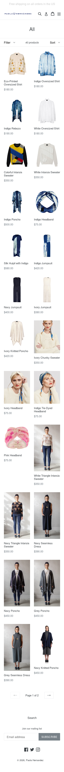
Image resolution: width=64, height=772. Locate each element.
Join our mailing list (32, 728)
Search (32, 718)
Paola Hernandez (35, 760)
